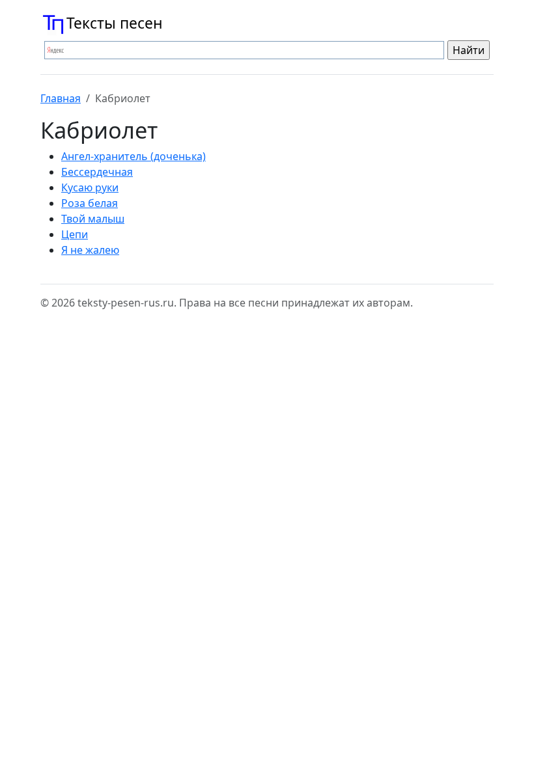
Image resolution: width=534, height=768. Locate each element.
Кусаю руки (90, 187)
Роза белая (89, 203)
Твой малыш (92, 219)
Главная (60, 98)
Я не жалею (90, 250)
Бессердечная (97, 172)
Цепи (74, 234)
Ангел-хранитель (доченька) (133, 156)
